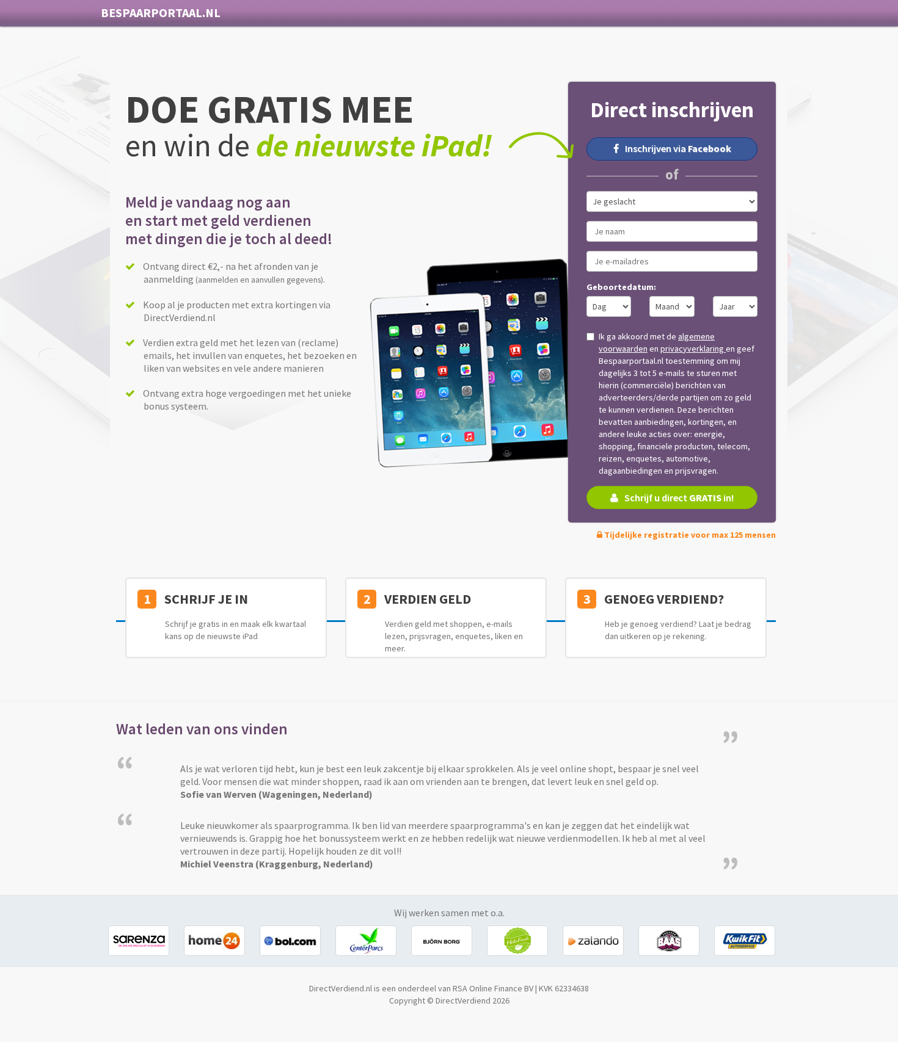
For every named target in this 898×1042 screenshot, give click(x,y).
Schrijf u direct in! (679, 497)
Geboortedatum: (621, 286)
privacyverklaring (693, 348)
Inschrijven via (678, 148)
